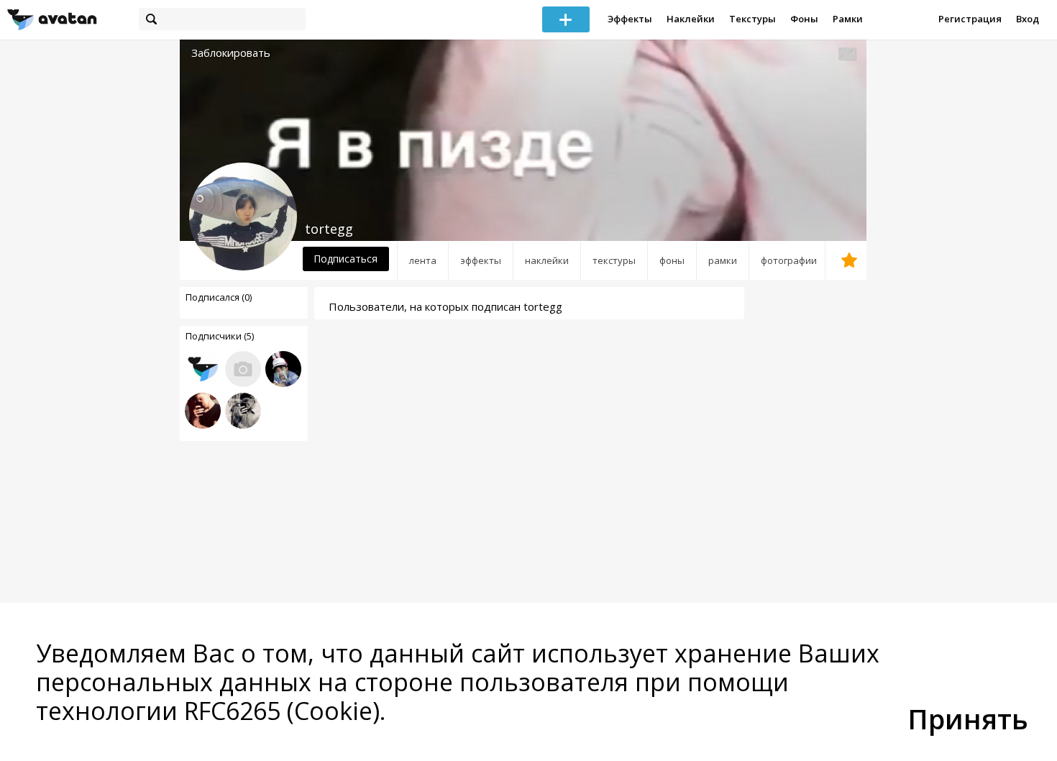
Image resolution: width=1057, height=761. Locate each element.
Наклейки (691, 18)
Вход (1027, 18)
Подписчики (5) (220, 335)
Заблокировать (230, 52)
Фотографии (789, 260)
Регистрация (970, 18)
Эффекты (630, 18)
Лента (422, 260)
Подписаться (346, 258)
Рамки (848, 18)
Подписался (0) (219, 297)
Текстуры (752, 18)
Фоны (804, 18)
